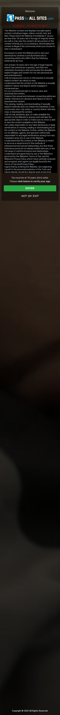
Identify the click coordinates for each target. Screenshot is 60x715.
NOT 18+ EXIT (30, 195)
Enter (29, 188)
